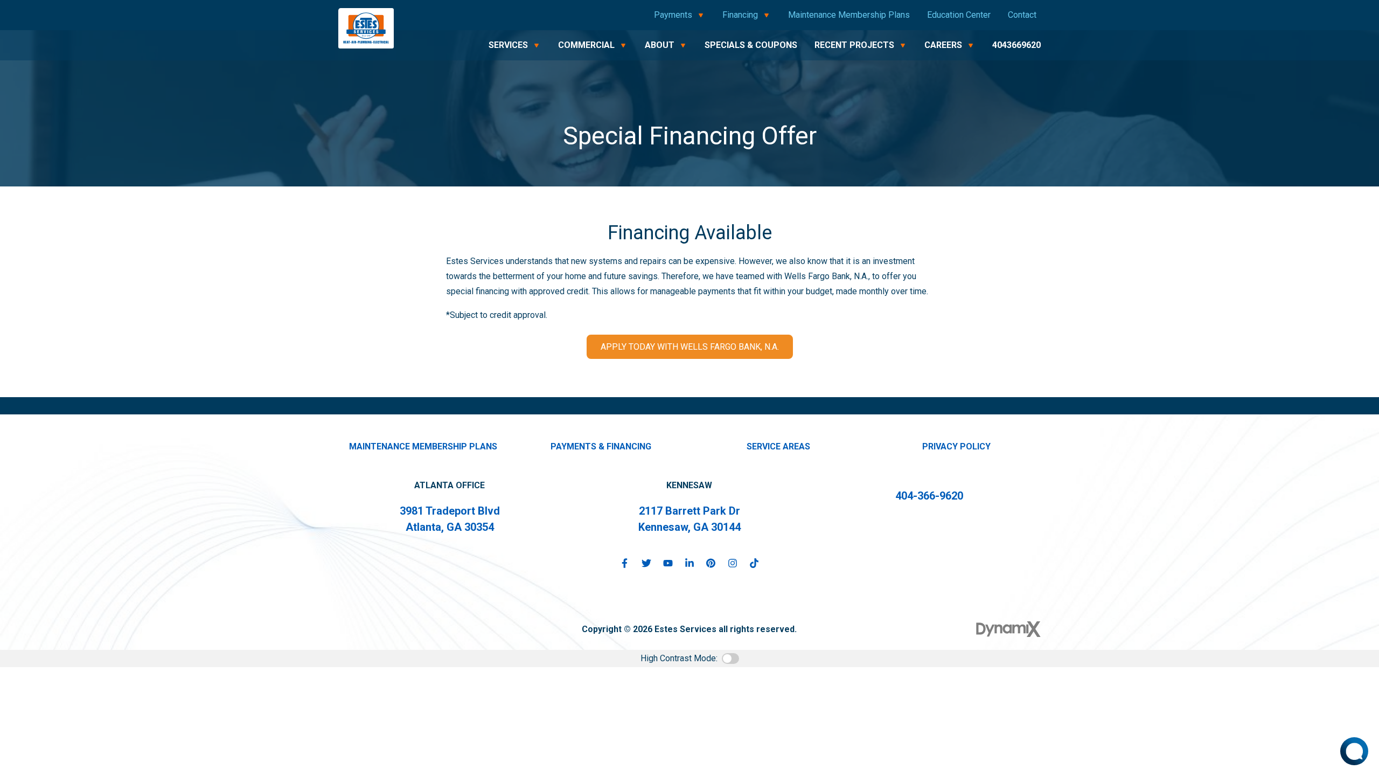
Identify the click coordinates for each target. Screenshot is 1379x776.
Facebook (625, 563)
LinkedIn (689, 563)
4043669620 (1016, 45)
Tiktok (754, 563)
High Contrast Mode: (679, 658)
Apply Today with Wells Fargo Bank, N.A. (690, 347)
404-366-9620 (929, 495)
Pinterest (711, 563)
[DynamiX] (1008, 629)
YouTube (668, 563)
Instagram (732, 563)
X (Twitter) (646, 563)
